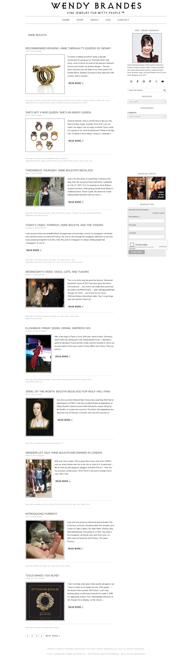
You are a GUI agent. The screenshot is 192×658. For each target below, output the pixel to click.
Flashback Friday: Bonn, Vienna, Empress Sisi (58, 328)
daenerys (37, 161)
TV (67, 158)
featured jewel (46, 100)
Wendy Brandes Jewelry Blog (96, 7)
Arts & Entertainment (48, 158)
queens (98, 100)
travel (89, 379)
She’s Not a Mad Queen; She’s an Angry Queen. (58, 112)
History (60, 100)
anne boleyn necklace (41, 215)
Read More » (76, 83)
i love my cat (67, 262)
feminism (54, 100)
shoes (78, 504)
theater (83, 504)
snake (108, 100)
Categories (132, 112)
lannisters (76, 161)
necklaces (92, 100)
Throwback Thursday (78, 213)
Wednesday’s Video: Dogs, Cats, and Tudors (57, 271)
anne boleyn (37, 100)
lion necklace (83, 103)
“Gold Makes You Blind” (42, 575)
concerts (45, 504)
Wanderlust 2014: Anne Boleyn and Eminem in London (63, 452)
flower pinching (61, 379)
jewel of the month (69, 100)
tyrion (86, 161)
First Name (132, 225)
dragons (43, 161)
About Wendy (38, 213)
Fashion (53, 379)
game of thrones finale (65, 161)
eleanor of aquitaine (57, 103)
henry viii (59, 262)
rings (103, 100)
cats (58, 260)
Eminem (51, 504)
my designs (84, 100)
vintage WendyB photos (93, 213)
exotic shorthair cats (49, 262)
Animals (45, 260)
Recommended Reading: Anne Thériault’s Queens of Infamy (68, 48)
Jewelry (77, 100)
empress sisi (38, 382)
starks (82, 161)
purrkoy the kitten (77, 262)
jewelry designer (54, 627)
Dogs (62, 316)
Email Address (134, 217)
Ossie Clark (58, 504)
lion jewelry (74, 103)
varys (90, 161)
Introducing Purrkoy (41, 513)
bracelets (45, 627)
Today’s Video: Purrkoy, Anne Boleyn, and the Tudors (64, 225)
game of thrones (52, 161)
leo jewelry (67, 103)
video (73, 260)
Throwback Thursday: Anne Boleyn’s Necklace (59, 170)
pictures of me (60, 213)
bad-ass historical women (42, 103)
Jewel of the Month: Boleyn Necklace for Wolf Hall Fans (67, 391)
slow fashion (38, 318)
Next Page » (53, 636)
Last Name (132, 233)
